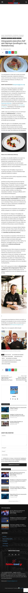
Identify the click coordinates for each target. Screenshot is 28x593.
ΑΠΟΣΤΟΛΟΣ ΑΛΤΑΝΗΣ (6, 363)
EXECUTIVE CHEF (8, 354)
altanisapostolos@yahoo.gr (16, 324)
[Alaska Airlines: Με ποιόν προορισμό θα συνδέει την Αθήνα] (5, 409)
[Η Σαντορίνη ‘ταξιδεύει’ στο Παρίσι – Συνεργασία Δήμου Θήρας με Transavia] (5, 489)
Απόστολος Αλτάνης (6, 103)
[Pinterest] (12, 52)
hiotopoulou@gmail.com (18, 84)
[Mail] (17, 398)
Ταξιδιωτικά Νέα (9, 38)
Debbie (14, 396)
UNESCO (3, 358)
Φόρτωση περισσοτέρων (13, 501)
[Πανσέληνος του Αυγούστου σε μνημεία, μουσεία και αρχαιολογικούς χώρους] (5, 482)
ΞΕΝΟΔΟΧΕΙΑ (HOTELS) (18, 356)
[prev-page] (2, 428)
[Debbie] (14, 390)
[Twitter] (9, 52)
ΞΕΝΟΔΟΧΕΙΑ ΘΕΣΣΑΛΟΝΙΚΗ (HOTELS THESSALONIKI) (11, 360)
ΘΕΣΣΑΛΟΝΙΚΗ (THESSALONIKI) (7, 356)
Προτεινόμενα (4, 418)
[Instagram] (12, 398)
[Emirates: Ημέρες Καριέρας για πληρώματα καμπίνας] (5, 423)
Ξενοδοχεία (14, 38)
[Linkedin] (15, 398)
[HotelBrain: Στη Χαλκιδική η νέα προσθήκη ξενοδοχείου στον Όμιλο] (5, 416)
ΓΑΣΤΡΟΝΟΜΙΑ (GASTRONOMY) (17, 354)
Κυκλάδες (5, 541)
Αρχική (2, 35)
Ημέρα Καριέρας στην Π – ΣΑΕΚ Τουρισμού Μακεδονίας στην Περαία (6, 379)
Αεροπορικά (4, 411)
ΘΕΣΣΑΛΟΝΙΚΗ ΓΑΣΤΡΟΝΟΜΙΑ (11, 358)
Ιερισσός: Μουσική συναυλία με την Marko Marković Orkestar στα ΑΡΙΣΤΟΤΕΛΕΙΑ (17, 474)
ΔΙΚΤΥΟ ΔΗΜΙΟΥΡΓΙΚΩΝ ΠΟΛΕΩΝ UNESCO (9, 361)
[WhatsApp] (15, 52)
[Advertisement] (14, 19)
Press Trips (5, 545)
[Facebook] (6, 52)
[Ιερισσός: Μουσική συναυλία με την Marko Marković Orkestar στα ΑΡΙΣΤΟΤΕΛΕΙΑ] (5, 474)
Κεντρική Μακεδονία (8, 35)
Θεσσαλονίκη (15, 35)
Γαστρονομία (19, 38)
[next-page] (4, 428)
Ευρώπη (4, 536)
